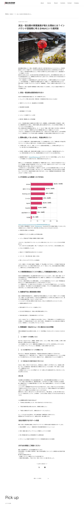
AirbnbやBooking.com (34, 157)
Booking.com (38, 226)
